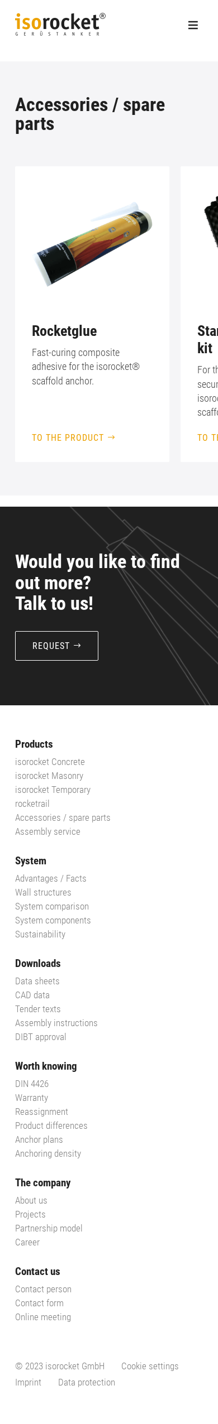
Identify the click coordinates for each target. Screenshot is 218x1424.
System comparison (52, 906)
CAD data (32, 994)
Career (27, 1242)
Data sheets (37, 981)
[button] (188, 314)
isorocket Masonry (49, 775)
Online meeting (43, 1316)
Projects (30, 1214)
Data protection (86, 1382)
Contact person (43, 1289)
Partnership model (49, 1228)
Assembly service (47, 831)
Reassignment (41, 1111)
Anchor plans (39, 1139)
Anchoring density (48, 1153)
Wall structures (43, 892)
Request (51, 646)
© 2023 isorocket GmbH (60, 1366)
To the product (68, 437)
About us (31, 1200)
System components (53, 920)
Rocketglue (64, 331)
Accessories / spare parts (63, 817)
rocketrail (32, 803)
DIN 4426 (32, 1083)
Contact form (39, 1302)
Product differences (51, 1125)
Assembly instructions (56, 1022)
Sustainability (40, 934)
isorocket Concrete (50, 761)
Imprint (28, 1382)
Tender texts (38, 1008)
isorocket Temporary (53, 789)
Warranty (31, 1097)
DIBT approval (41, 1036)
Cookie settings (150, 1366)
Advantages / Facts (51, 878)
